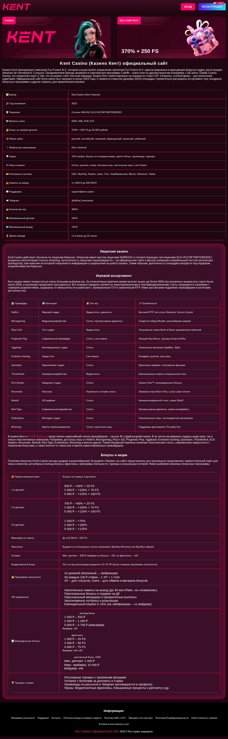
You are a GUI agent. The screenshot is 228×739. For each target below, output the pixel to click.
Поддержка (43, 718)
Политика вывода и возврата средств (82, 718)
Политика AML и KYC (115, 718)
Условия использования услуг (114, 724)
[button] (114, 738)
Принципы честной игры (141, 718)
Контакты (56, 718)
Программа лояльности (23, 718)
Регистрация (212, 6)
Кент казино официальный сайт (97, 731)
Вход (188, 6)
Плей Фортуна (38, 436)
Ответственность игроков (204, 718)
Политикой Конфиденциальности (172, 718)
